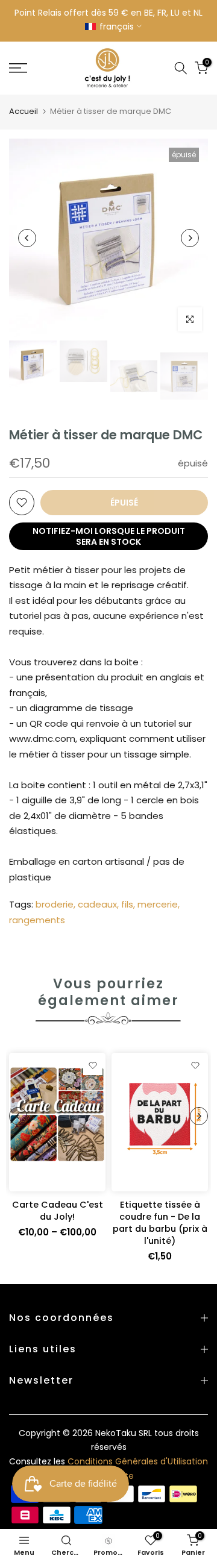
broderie (55, 904)
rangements (37, 920)
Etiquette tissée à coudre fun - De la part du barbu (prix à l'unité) (160, 1223)
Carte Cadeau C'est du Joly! (57, 1211)
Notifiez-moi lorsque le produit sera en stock (109, 536)
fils (127, 904)
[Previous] (27, 238)
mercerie (157, 904)
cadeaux (97, 904)
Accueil (23, 111)
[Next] (190, 238)
